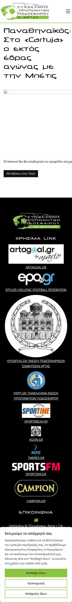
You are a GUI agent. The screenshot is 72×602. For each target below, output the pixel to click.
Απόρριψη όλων (36, 593)
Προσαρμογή (36, 583)
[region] (36, 564)
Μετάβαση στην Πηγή (21, 173)
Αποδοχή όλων (36, 573)
